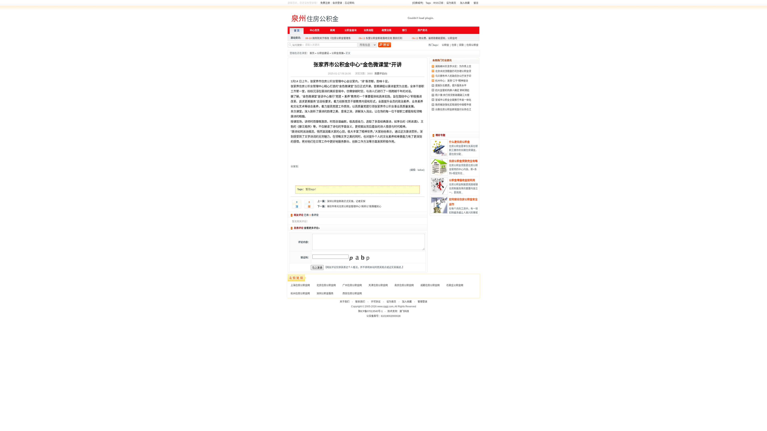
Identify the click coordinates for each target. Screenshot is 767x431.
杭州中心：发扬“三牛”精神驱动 (451, 80)
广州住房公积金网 (352, 285)
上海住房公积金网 (300, 285)
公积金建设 (323, 53)
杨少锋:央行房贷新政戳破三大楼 (452, 95)
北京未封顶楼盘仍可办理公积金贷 (453, 71)
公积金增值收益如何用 (462, 180)
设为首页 (451, 3)
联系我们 (360, 301)
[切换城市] (417, 3)
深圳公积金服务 (325, 293)
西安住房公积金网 (352, 293)
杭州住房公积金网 (300, 293)
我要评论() (381, 73)
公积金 (445, 45)
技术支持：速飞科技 (398, 311)
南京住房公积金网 (404, 285)
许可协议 (376, 301)
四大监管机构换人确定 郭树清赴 (452, 90)
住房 (454, 45)
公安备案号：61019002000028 (383, 316)
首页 (312, 53)
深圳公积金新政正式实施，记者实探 (346, 201)
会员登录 (337, 3)
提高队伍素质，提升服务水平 (450, 85)
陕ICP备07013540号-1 (370, 311)
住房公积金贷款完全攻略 (463, 160)
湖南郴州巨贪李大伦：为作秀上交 (453, 66)
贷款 (461, 45)
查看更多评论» (312, 228)
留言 (476, 3)
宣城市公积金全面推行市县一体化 (453, 100)
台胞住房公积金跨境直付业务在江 (453, 109)
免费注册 (325, 3)
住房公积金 (472, 45)
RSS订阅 (438, 3)
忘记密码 (349, 3)
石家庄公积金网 (454, 285)
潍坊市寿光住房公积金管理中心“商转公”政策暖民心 (354, 206)
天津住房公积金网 (378, 285)
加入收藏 (465, 3)
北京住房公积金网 (326, 285)
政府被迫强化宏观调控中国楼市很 (453, 104)
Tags (428, 3)
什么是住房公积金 (459, 141)
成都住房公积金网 (430, 285)
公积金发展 (338, 53)
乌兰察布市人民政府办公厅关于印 (453, 76)
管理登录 (422, 301)
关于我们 (344, 301)
